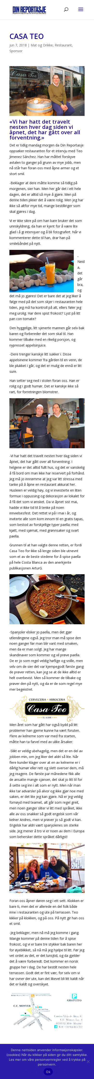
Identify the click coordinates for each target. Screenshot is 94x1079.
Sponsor (15, 51)
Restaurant (63, 45)
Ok (48, 1072)
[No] (88, 1061)
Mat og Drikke (42, 45)
